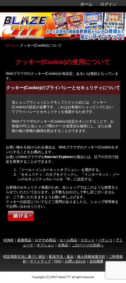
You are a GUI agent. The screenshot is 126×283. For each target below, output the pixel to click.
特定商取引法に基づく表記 (24, 256)
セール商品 (68, 240)
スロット (88, 240)
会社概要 (96, 261)
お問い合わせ (75, 261)
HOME (8, 240)
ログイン (108, 4)
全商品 (63, 245)
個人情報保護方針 (91, 256)
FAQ (58, 261)
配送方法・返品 (61, 256)
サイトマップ (40, 261)
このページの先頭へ (87, 245)
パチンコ (105, 240)
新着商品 (24, 240)
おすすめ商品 (45, 240)
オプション (45, 245)
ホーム (86, 4)
